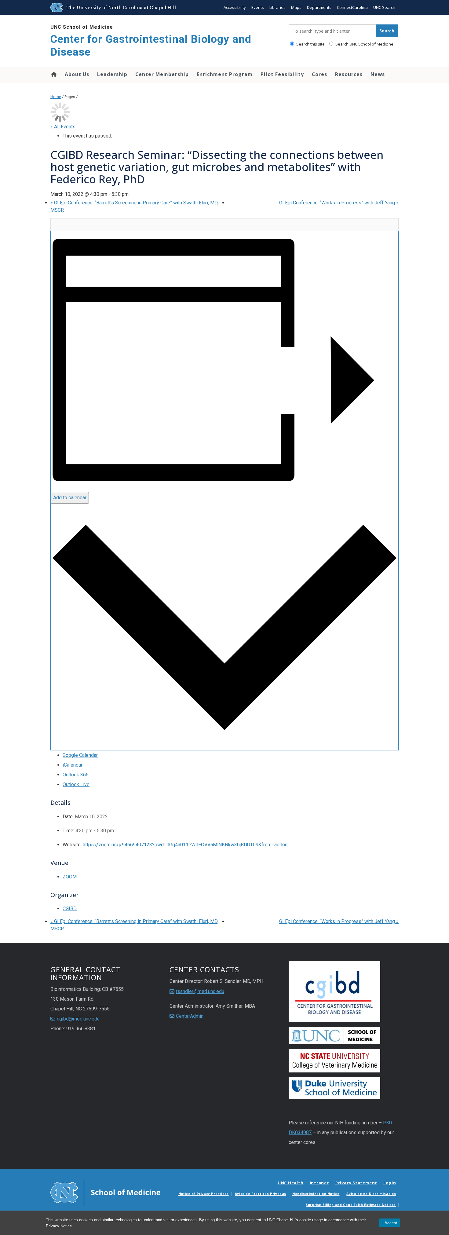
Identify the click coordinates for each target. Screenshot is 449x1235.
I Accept (389, 1223)
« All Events (62, 127)
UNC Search (384, 7)
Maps (296, 7)
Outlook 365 (76, 775)
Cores (319, 74)
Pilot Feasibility (282, 74)
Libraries (277, 7)
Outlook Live (76, 784)
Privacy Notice (59, 1226)
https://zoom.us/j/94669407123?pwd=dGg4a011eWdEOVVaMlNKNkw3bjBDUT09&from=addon (185, 845)
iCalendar (72, 765)
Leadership (112, 74)
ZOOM (70, 877)
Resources (349, 74)
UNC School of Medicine (81, 27)
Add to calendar (69, 497)
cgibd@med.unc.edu (78, 1019)
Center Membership (162, 74)
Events (257, 7)
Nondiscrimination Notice (315, 1194)
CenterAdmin (189, 1016)
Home (53, 74)
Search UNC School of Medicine (363, 44)
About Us (77, 74)
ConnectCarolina (352, 7)
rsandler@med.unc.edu (200, 991)
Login (389, 1183)
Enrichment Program (225, 74)
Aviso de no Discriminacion (371, 1194)
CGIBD (70, 908)
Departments (319, 7)
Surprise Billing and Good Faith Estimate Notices (351, 1205)
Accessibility (235, 7)
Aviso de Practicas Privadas (260, 1194)
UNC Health (291, 1183)
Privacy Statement (356, 1183)
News (378, 74)
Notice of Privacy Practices (203, 1194)
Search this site (310, 44)
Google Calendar (80, 755)
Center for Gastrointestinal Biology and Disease (150, 45)
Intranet (319, 1183)
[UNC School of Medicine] (105, 1192)
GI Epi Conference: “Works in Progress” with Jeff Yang (339, 203)
